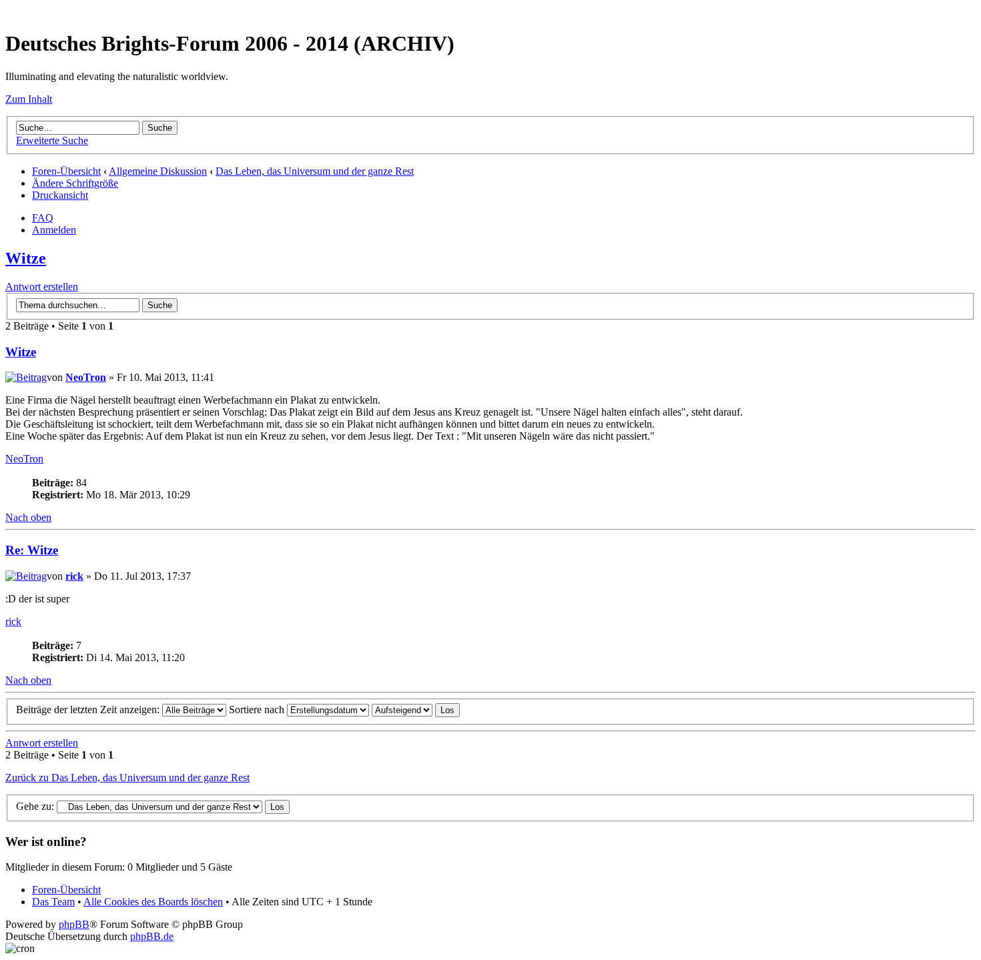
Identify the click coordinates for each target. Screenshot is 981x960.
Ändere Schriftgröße (75, 183)
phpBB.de (152, 936)
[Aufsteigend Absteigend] (416, 709)
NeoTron (85, 377)
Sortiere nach (258, 709)
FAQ (42, 217)
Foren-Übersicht (66, 171)
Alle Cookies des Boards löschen (153, 901)
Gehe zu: (35, 806)
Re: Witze (31, 550)
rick (74, 576)
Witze (25, 258)
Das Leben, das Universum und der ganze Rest (315, 171)
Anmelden (54, 229)
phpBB (74, 924)
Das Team (53, 901)
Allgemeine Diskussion (158, 171)
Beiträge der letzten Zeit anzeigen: (89, 709)
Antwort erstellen (41, 286)
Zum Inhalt (28, 99)
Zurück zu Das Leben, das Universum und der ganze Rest (127, 777)
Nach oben (28, 517)
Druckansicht (60, 195)
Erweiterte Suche (52, 140)
